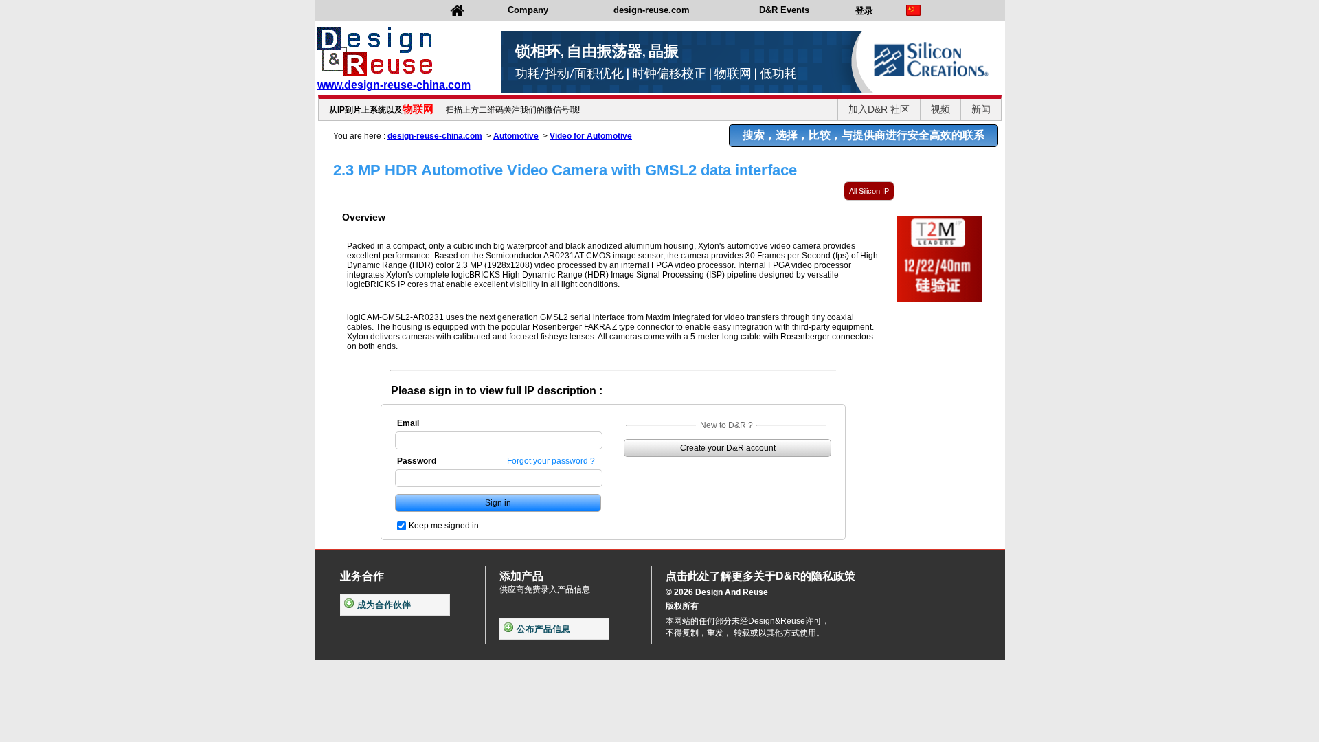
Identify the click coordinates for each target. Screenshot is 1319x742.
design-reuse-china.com (434, 136)
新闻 (981, 109)
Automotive (516, 136)
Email (408, 423)
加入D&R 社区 (879, 109)
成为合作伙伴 (384, 605)
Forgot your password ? (551, 461)
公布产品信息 (543, 629)
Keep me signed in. (445, 525)
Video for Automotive (591, 136)
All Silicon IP (869, 191)
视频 (940, 109)
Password (416, 461)
